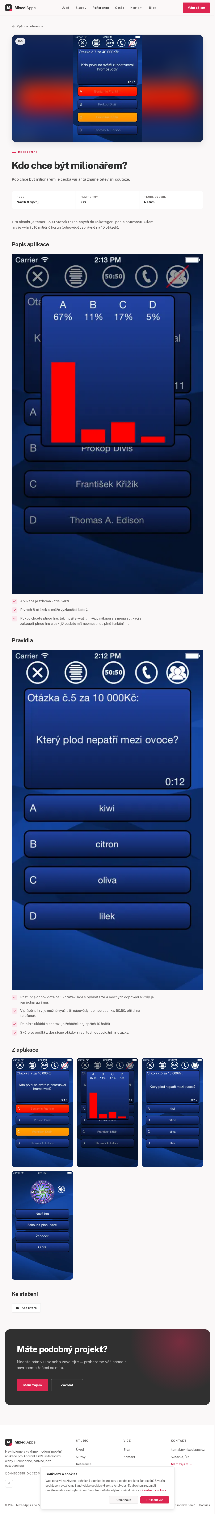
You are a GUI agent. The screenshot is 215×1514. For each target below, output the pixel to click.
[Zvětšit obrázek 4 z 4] (42, 1225)
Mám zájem (196, 7)
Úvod (65, 7)
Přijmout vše (154, 1500)
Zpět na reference (30, 26)
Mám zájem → (181, 1464)
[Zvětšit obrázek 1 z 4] (42, 1112)
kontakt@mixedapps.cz (188, 1449)
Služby (81, 7)
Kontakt (136, 7)
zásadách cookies (153, 1490)
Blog (152, 7)
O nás (119, 7)
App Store (29, 1308)
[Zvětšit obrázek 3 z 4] (172, 1112)
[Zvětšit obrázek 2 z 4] (107, 1112)
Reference (101, 7)
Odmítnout (124, 1500)
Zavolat (67, 1385)
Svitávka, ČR (180, 1457)
